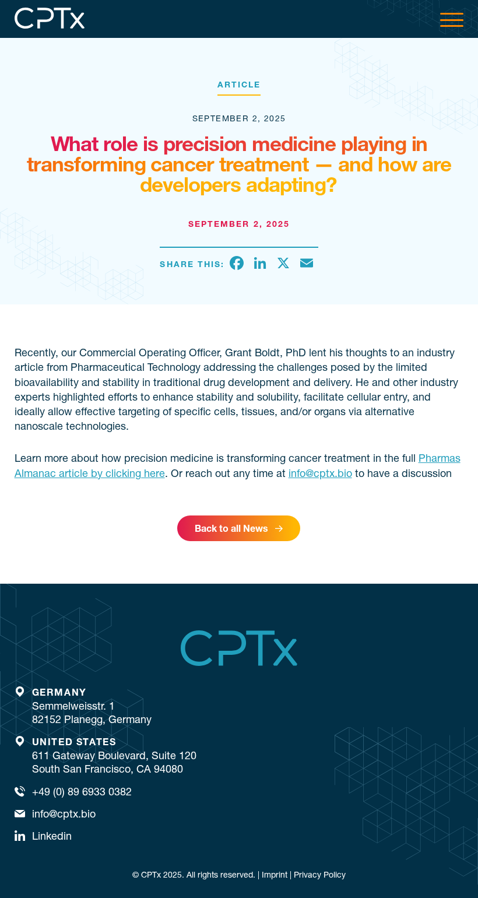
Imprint (274, 874)
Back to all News (231, 528)
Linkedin (52, 836)
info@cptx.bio (320, 473)
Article (239, 85)
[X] (283, 264)
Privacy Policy (320, 874)
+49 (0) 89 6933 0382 (82, 791)
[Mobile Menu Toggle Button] (451, 19)
